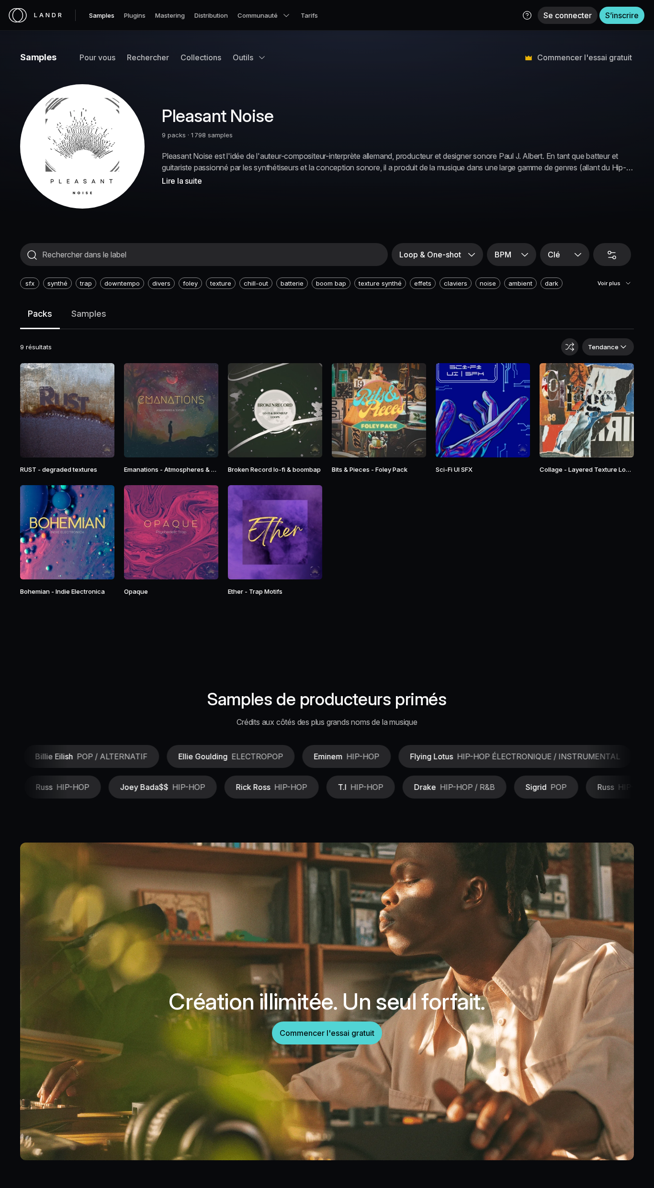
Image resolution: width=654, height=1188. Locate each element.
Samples (101, 15)
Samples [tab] (88, 314)
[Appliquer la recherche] (32, 255)
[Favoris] (39, 410)
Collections (200, 57)
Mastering (170, 15)
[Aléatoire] (569, 346)
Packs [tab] (40, 314)
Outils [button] (243, 57)
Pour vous (97, 57)
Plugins (135, 15)
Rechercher (148, 57)
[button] (527, 15)
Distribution (211, 15)
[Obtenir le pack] (95, 410)
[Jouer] (67, 410)
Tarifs (309, 15)
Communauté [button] (257, 15)
